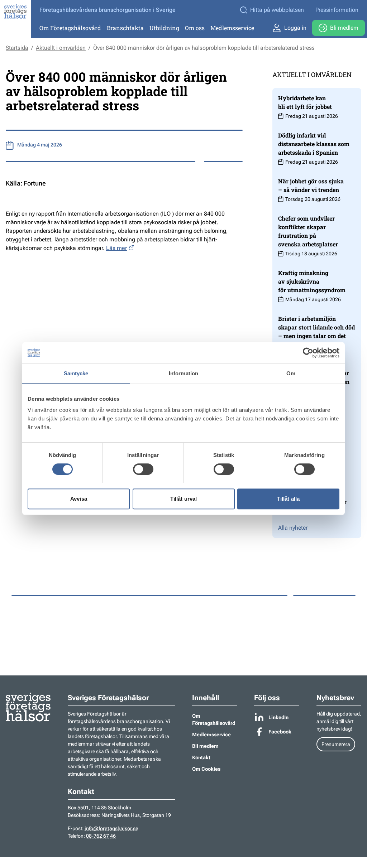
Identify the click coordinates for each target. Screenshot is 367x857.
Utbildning (164, 28)
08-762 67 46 (101, 836)
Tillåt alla (288, 499)
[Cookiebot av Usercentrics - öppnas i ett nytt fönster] (308, 352)
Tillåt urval (183, 499)
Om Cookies (206, 769)
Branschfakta (125, 28)
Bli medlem (344, 27)
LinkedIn (278, 717)
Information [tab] (183, 373)
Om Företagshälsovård (70, 28)
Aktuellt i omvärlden (61, 47)
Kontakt (201, 757)
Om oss (195, 28)
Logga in (295, 27)
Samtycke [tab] (76, 373)
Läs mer (116, 248)
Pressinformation (336, 9)
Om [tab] (290, 373)
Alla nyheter (293, 527)
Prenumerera (335, 744)
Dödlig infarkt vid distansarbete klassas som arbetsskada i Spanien (313, 143)
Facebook (279, 732)
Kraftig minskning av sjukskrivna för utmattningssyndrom (311, 281)
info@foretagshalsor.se (111, 828)
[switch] (143, 469)
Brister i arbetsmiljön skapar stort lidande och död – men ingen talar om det (316, 327)
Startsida (17, 47)
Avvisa (78, 499)
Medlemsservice (232, 28)
